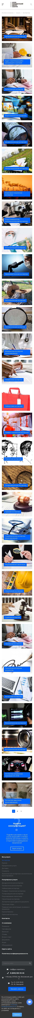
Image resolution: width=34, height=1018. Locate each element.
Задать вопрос (17, 848)
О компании (7, 923)
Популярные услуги (9, 880)
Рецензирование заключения (12, 896)
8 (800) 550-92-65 (17, 973)
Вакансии (5, 932)
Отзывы (4, 934)
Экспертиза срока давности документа (15, 902)
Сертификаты (6, 929)
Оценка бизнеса (7, 912)
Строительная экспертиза (10, 899)
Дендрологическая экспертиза (12, 883)
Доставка (5, 868)
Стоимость (5, 871)
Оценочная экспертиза (10, 914)
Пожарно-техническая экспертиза (13, 891)
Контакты (6, 918)
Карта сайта (7, 949)
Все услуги (6, 857)
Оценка (4, 863)
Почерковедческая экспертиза (12, 894)
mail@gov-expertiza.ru (17, 969)
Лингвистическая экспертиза (12, 886)
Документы (6, 940)
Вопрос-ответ (6, 937)
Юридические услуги (9, 866)
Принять (17, 1015)
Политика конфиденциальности (15, 953)
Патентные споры (8, 904)
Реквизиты (5, 926)
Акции (4, 942)
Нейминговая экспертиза (10, 888)
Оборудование (7, 945)
